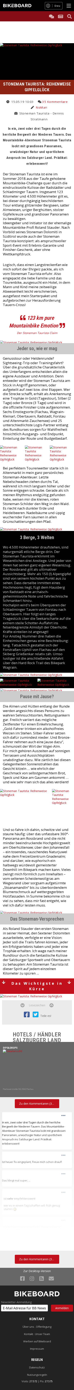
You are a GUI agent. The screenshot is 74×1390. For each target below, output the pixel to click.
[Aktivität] (60, 16)
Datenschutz (37, 1367)
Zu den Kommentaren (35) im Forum (39, 1103)
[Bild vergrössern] (14, 1209)
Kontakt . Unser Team (37, 1334)
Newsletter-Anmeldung (16, 1302)
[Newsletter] (51, 1278)
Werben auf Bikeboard (37, 1341)
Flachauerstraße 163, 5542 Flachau (18, 1089)
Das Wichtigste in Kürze (37, 986)
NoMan (41, 107)
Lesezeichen (37, 1005)
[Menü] (69, 5)
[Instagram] (32, 1278)
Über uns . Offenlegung (37, 1326)
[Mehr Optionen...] (63, 1115)
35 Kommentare (55, 102)
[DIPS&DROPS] (37, 1068)
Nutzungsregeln (37, 1375)
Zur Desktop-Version (37, 1271)
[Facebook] (22, 1278)
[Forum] (51, 16)
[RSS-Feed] (41, 1278)
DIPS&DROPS (10, 1047)
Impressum (37, 1348)
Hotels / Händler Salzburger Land (37, 1037)
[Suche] (69, 16)
